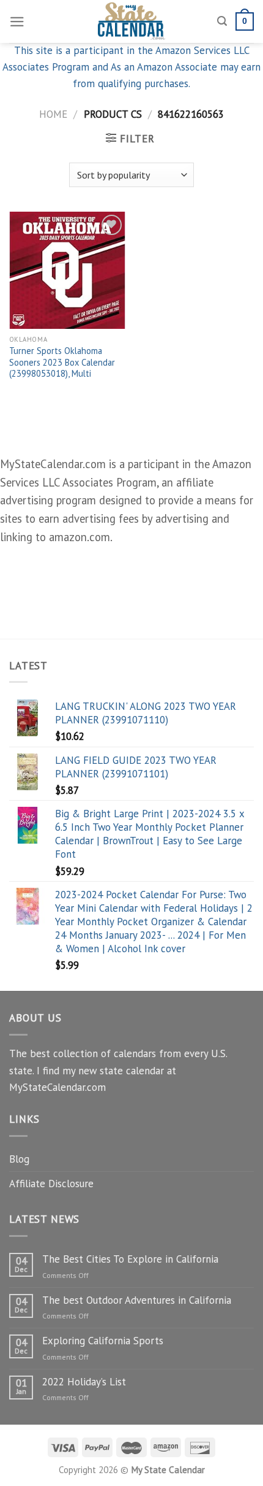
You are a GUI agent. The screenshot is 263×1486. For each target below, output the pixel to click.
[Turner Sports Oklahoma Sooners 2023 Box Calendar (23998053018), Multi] (67, 270)
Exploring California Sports (102, 1340)
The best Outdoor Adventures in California (136, 1300)
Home (53, 114)
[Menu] (17, 21)
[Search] (222, 21)
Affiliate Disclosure (51, 1183)
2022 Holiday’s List (84, 1382)
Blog (19, 1159)
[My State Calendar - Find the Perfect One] (131, 21)
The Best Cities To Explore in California (130, 1259)
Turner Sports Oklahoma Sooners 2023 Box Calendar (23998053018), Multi (62, 362)
